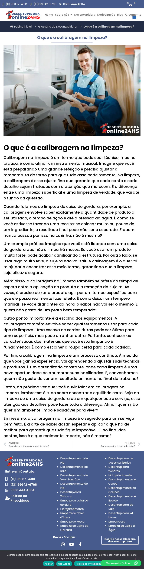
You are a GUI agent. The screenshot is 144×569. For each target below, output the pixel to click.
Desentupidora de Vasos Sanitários (120, 460)
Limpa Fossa (116, 522)
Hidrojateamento (72, 509)
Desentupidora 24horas (70, 494)
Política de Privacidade (88, 563)
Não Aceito (64, 563)
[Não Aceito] (138, 559)
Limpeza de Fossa (72, 522)
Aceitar (49, 563)
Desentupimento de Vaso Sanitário (74, 477)
